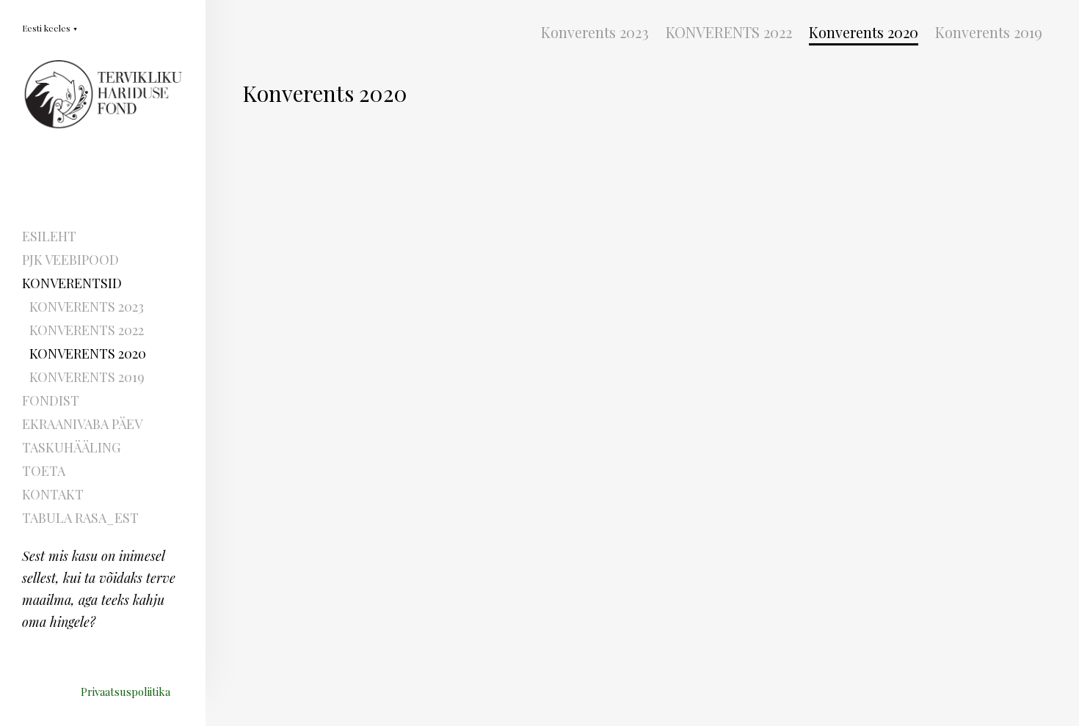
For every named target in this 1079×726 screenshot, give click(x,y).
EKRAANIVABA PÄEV (82, 424)
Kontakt (53, 494)
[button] (50, 27)
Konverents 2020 (87, 353)
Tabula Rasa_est (80, 518)
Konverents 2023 (86, 306)
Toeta (43, 471)
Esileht (49, 236)
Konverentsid (72, 283)
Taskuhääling (71, 447)
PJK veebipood (70, 259)
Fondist (50, 400)
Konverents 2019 (87, 377)
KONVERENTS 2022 (86, 330)
